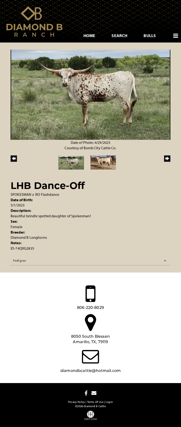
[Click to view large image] (90, 94)
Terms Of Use (95, 402)
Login (109, 402)
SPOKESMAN (21, 194)
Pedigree (19, 260)
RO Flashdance (47, 194)
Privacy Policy (76, 402)
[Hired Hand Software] (90, 417)
